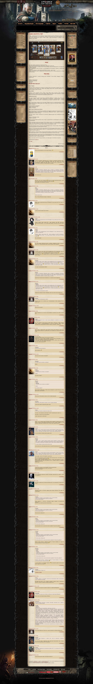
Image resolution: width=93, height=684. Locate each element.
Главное (18, 54)
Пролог (18, 69)
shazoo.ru (37, 139)
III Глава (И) (19, 118)
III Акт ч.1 (19, 74)
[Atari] (48, 672)
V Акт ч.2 (19, 77)
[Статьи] (75, 150)
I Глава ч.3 (19, 111)
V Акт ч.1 (19, 76)
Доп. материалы (20, 79)
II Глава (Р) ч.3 (20, 117)
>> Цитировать (61, 151)
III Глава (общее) (20, 119)
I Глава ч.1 (19, 109)
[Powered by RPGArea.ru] (64, 672)
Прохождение (39, 24)
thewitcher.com (70, 39)
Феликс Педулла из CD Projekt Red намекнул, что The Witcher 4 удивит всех (72, 94)
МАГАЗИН (63, 669)
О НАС (29, 669)
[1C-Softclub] (52, 672)
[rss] (72, 4)
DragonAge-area (71, 170)
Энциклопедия (20, 55)
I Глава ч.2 (19, 110)
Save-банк (19, 97)
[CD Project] (42, 672)
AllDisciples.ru (70, 169)
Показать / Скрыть (39, 572)
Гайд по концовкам (20, 120)
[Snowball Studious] (56, 672)
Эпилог (18, 78)
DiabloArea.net (71, 167)
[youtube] (74, 5)
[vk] (65, 5)
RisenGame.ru (70, 168)
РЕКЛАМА (34, 669)
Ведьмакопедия (29, 24)
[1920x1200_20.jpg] (72, 108)
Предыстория (19, 59)
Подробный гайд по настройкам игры (20, 99)
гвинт (31, 141)
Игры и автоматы (20, 60)
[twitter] (67, 5)
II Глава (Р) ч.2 (20, 116)
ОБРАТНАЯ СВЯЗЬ (41, 669)
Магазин (72, 24)
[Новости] (74, 150)
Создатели (19, 61)
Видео (54, 24)
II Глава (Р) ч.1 (20, 115)
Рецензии (19, 56)
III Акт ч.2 (19, 75)
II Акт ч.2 (18, 71)
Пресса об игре (20, 95)
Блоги (18, 57)
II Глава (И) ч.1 (20, 112)
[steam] (71, 5)
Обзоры (18, 58)
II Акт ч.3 (18, 72)
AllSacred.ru (70, 166)
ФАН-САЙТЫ (49, 669)
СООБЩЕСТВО (56, 669)
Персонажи (19, 96)
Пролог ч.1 (19, 107)
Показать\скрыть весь (72, 148)
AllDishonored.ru (71, 171)
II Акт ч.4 (18, 73)
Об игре (20, 24)
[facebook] (76, 5)
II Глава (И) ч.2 (20, 113)
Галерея (48, 24)
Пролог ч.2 (19, 108)
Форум (66, 24)
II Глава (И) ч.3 (20, 114)
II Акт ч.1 (18, 70)
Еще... (24, 46)
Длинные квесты (20, 106)
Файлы (60, 24)
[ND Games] (60, 672)
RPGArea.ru (70, 165)
